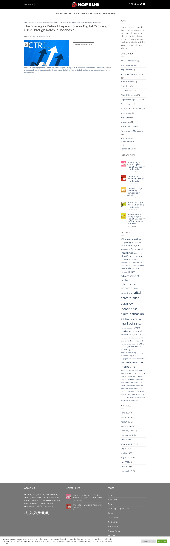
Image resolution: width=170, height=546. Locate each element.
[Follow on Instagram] (132, 4)
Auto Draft (112, 500)
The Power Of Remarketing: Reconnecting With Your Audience (133, 385)
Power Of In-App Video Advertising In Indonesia (135, 204)
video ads (129, 397)
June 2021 (125, 467)
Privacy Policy (114, 531)
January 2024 (127, 435)
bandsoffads (125, 249)
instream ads (135, 350)
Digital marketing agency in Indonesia (132, 331)
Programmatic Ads (127, 370)
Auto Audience (127, 82)
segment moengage (135, 379)
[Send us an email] (138, 4)
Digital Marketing (46, 23)
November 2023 (128, 444)
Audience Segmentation (132, 74)
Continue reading (83, 44)
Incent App (126, 113)
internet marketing (128, 353)
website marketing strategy (129, 400)
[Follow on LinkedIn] (144, 4)
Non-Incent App (128, 126)
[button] (28, 4)
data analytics (127, 268)
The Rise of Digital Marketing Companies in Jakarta (135, 191)
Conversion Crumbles (129, 262)
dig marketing (135, 341)
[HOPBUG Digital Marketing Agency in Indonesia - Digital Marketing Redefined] (85, 4)
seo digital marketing (130, 382)
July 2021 (125, 462)
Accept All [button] (162, 541)
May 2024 (125, 417)
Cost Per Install (127, 91)
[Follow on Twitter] (135, 4)
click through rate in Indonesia (35, 70)
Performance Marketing (91, 23)
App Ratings (126, 70)
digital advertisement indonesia (129, 284)
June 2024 (125, 413)
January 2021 (126, 471)
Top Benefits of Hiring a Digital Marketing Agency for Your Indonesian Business (136, 218)
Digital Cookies (126, 319)
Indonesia (76, 23)
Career (111, 513)
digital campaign (132, 313)
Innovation (126, 122)
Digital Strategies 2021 (63, 23)
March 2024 (126, 426)
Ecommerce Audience (131, 108)
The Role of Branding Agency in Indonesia (135, 178)
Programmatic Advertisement (128, 140)
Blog (110, 504)
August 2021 (126, 457)
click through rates (55, 70)
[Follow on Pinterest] (141, 4)
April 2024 (125, 422)
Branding (125, 86)
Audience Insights (130, 245)
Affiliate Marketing (129, 61)
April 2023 (125, 453)
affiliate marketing (131, 239)
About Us (112, 495)
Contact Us (113, 522)
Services (111, 535)
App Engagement (31, 23)
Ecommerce (126, 104)
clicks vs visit (133, 259)
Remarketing (127, 149)
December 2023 (128, 440)
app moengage (134, 243)
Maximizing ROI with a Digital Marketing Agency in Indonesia (136, 165)
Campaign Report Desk (118, 509)
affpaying (124, 242)
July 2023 (125, 449)
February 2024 (127, 431)
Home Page (113, 526)
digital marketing (69, 70)
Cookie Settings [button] (148, 541)
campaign (125, 259)
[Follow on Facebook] (129, 4)
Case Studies (113, 517)
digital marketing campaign (87, 70)
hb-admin (48, 36)
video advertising (138, 397)
